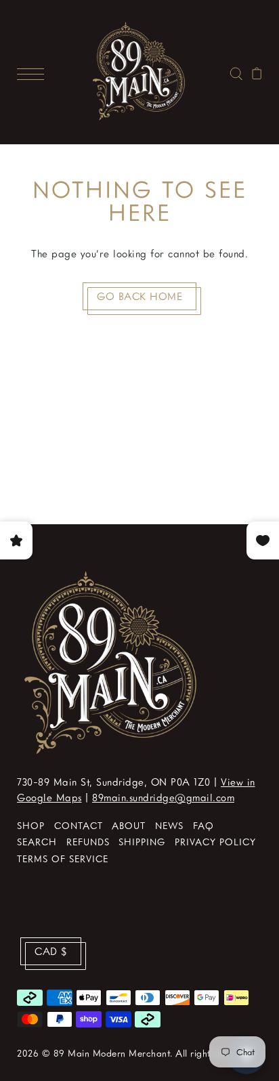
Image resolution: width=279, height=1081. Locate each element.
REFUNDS (88, 841)
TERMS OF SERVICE (62, 858)
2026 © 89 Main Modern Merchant (93, 1053)
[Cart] (257, 72)
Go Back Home (139, 296)
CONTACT (78, 825)
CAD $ (51, 951)
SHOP (31, 825)
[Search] (236, 72)
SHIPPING (142, 841)
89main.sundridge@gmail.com (163, 797)
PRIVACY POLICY (215, 841)
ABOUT (129, 825)
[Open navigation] (34, 72)
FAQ (203, 825)
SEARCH (37, 841)
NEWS (169, 825)
